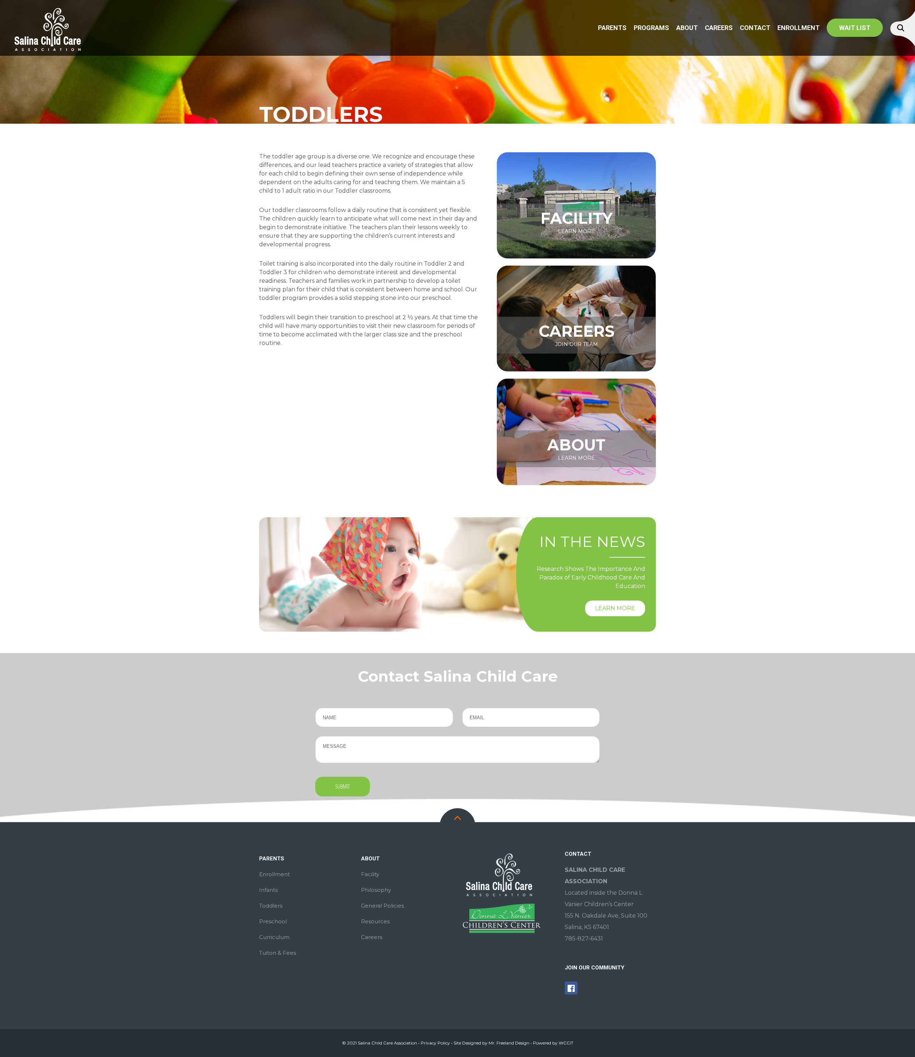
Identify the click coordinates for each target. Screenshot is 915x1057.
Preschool (273, 921)
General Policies (382, 905)
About (687, 27)
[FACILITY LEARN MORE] (576, 205)
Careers (719, 27)
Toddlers (270, 905)
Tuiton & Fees (277, 952)
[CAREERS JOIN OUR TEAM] (576, 318)
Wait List (854, 27)
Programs (651, 27)
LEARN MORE (615, 608)
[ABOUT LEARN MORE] (576, 431)
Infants (268, 889)
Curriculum (274, 937)
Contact (755, 27)
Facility (370, 874)
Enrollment (798, 27)
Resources (375, 921)
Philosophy (376, 889)
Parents (612, 27)
